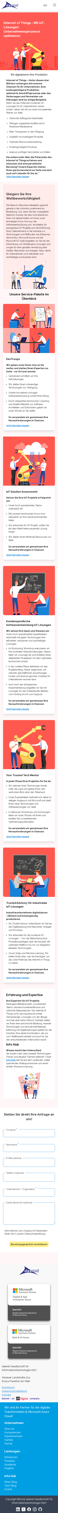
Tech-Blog (10, 1485)
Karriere (8, 1439)
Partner (8, 1443)
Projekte (9, 1468)
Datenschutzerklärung (14, 1391)
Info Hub (10, 1060)
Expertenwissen (13, 1436)
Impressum (8, 1387)
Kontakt (6, 1394)
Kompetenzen (12, 1432)
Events (8, 1489)
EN (45, 5)
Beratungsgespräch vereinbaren (29, 1244)
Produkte (9, 1460)
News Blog (10, 1481)
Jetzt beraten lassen (17, 176)
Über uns (9, 1428)
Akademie (10, 1464)
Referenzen (10, 1457)
